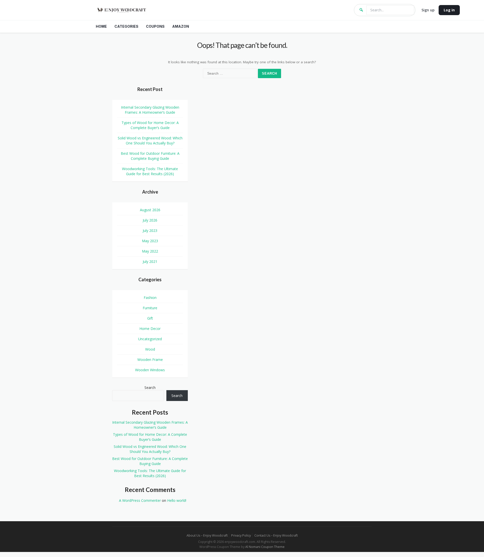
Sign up (428, 10)
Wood (150, 349)
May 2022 (150, 251)
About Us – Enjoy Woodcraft (207, 535)
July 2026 (150, 220)
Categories (126, 26)
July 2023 (150, 230)
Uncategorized (150, 338)
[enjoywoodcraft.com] (222, 10)
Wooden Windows (150, 369)
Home (101, 26)
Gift (150, 318)
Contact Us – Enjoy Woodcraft (276, 535)
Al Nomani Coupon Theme (265, 547)
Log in (449, 10)
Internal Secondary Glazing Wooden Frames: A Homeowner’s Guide (150, 110)
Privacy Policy (241, 535)
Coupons (155, 26)
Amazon (180, 26)
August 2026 (150, 209)
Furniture (150, 307)
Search (150, 387)
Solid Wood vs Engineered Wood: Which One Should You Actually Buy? (150, 140)
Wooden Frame (150, 359)
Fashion (150, 297)
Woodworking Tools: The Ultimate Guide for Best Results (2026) (150, 171)
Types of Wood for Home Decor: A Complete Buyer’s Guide (150, 125)
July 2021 (150, 261)
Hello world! (176, 500)
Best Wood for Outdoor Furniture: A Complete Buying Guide (150, 156)
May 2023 (150, 240)
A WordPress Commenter (140, 500)
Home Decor (150, 328)
